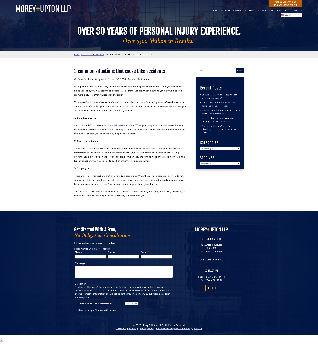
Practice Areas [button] (256, 11)
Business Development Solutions (173, 328)
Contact (297, 11)
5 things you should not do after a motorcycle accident (221, 112)
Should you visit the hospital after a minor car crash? (220, 96)
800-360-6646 (287, 4)
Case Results (275, 11)
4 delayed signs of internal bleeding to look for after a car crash (219, 129)
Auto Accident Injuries (139, 79)
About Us (225, 11)
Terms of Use (97, 297)
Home (215, 11)
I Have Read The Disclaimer (95, 303)
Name (78, 252)
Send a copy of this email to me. (97, 310)
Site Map (133, 328)
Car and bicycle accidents (123, 102)
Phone (111, 252)
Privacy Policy (116, 297)
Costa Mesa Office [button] (211, 259)
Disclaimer (80, 283)
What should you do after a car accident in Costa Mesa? (219, 104)
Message (80, 263)
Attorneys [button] (238, 11)
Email (145, 252)
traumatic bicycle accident (121, 125)
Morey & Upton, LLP (98, 79)
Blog (287, 11)
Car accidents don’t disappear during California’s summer (218, 120)
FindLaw (198, 328)
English (288, 15)
